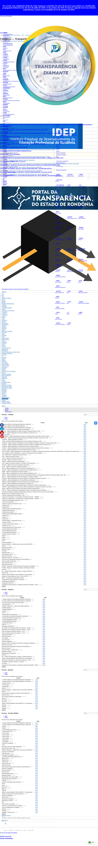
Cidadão (7, 408)
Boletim (3, 302)
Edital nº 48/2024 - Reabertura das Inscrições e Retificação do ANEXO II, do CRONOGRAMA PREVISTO (30, 165)
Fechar (3, 586)
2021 (3, 294)
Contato (57, 151)
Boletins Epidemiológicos (8, 303)
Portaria (3, 372)
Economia (4, 332)
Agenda (57, 138)
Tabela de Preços (42, 156)
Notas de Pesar (5, 364)
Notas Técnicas (25, 156)
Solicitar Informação (60, 162)
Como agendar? (62, 142)
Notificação (49, 163)
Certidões (4, 305)
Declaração (4, 320)
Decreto (3, 321)
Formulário (4, 342)
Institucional (28, 149)
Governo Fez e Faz (22, 149)
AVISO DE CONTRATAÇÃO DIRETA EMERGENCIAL (15, 151)
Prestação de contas (32, 156)
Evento (3, 341)
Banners (4, 301)
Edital (20, 128)
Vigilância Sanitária (6, 403)
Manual (3, 358)
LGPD (57, 149)
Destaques (13, 160)
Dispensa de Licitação (7, 331)
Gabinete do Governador (64, 129)
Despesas (28, 135)
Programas (61, 131)
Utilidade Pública (47, 128)
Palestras (4, 370)
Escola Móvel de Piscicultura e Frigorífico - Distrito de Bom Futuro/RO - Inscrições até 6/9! (26, 172)
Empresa (7, 409)
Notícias (58, 145)
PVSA (3, 379)
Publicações (58, 144)
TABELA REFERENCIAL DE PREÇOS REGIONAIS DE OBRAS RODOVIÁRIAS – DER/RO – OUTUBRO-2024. (32, 158)
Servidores (4, 394)
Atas (3, 295)
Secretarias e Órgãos (57, 172)
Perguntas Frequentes (60, 152)
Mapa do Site (93, 175)
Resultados (44, 149)
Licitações (37, 135)
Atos (3, 296)
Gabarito (4, 343)
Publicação (26, 128)
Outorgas (4, 368)
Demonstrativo (5, 324)
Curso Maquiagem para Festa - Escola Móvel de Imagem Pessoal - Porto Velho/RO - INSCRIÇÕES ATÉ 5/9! (30, 175)
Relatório (4, 383)
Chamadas (12, 135)
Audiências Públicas (6, 298)
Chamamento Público (12, 128)
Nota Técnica (5, 363)
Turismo (4, 400)
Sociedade (37, 128)
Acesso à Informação (68, 158)
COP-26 (4, 316)
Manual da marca (60, 137)
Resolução (4, 389)
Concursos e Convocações (24, 163)
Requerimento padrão (7, 387)
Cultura (3, 317)
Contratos (11, 149)
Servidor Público (8, 411)
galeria (3, 345)
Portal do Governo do (15, 119)
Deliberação (4, 323)
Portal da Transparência (61, 170)
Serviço (34, 128)
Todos (6, 419)
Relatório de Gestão (6, 385)
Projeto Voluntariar (6, 375)
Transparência (41, 128)
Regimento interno (6, 382)
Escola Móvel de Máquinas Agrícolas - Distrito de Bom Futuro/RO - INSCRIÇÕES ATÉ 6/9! (26, 168)
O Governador (62, 128)
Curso (17, 128)
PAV (57, 156)
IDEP (6, 417)
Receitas (4, 381)
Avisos (9, 135)
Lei (2, 356)
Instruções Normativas (7, 353)
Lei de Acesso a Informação (62, 161)
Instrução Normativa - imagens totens (11, 352)
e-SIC (61, 166)
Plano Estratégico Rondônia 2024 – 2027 (68, 135)
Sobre (57, 126)
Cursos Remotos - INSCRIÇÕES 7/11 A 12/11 (12, 161)
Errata (3, 336)
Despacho (4, 325)
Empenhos (4, 335)
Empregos (58, 147)
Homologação (5, 349)
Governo (8, 122)
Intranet (6, 410)
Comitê (3, 309)
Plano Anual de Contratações (9, 371)
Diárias (3, 329)
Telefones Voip (18, 830)
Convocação (34, 163)
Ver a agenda (62, 140)
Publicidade (40, 149)
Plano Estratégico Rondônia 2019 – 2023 (68, 133)
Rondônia (30, 128)
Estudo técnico (5, 338)
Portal (54, 122)
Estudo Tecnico (5, 339)
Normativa (4, 361)
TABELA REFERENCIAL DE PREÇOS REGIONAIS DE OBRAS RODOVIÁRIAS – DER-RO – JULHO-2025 (30, 133)
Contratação (24, 135)
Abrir (85, 424)
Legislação (4, 354)
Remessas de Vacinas (7, 386)
